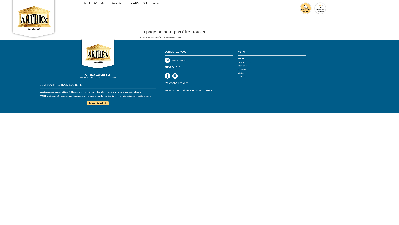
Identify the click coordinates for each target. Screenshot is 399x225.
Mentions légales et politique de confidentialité (194, 90)
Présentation (99, 3)
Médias (146, 3)
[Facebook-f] (167, 76)
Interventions (117, 3)
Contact (156, 3)
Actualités (135, 3)
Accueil (87, 3)
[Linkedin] (175, 76)
